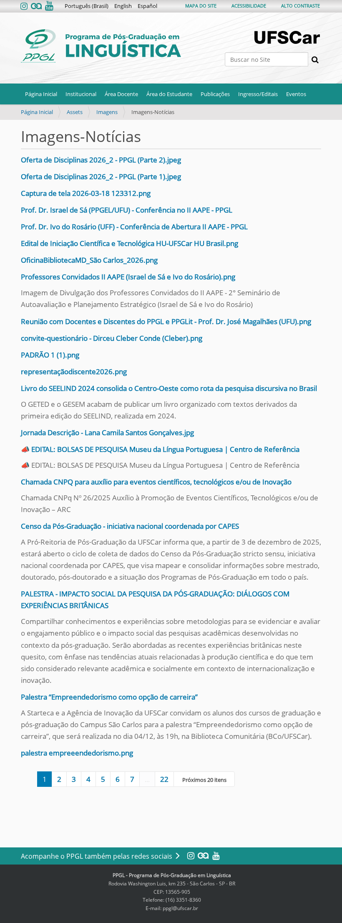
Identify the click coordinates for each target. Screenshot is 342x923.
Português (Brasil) (86, 6)
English (123, 6)
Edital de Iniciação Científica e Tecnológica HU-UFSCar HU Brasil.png (129, 243)
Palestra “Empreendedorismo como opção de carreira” (109, 697)
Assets (75, 112)
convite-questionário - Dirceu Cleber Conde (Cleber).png (111, 338)
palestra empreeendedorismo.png (77, 753)
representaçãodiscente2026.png (74, 371)
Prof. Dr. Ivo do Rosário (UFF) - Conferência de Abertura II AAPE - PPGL (134, 226)
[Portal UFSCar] (287, 37)
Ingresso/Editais (258, 94)
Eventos (296, 94)
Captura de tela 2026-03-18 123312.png (86, 193)
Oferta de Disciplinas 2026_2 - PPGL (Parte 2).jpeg (101, 160)
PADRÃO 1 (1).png (50, 355)
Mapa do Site (200, 6)
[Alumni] (36, 6)
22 (164, 779)
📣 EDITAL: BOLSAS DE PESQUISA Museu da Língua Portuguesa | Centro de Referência (160, 449)
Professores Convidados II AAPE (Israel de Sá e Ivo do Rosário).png (128, 276)
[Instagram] (24, 6)
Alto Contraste (300, 6)
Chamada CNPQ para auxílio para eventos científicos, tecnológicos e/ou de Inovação (156, 482)
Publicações (215, 94)
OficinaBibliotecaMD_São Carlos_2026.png (89, 260)
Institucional (80, 94)
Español (147, 6)
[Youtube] (48, 6)
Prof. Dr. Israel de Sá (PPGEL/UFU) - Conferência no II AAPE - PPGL (126, 210)
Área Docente (121, 94)
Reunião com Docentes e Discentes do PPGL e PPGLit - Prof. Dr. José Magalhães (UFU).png (166, 321)
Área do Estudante (169, 94)
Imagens (107, 112)
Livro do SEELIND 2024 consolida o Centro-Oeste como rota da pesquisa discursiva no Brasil (169, 388)
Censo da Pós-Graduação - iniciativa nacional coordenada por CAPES (130, 526)
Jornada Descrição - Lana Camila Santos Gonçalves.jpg (107, 432)
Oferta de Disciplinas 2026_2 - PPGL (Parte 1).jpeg (101, 176)
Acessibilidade (248, 6)
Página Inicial (41, 94)
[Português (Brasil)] (101, 46)
